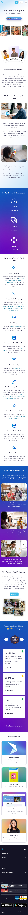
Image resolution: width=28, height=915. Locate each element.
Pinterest (15, 308)
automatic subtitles (10, 398)
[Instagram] (16, 849)
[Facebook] (12, 849)
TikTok (11, 306)
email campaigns (18, 368)
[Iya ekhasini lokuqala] (1, 2)
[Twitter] (20, 849)
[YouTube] (24, 849)
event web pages (16, 326)
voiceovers (8, 282)
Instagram (6, 306)
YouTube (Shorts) (20, 306)
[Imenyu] (26, 2)
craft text (10, 396)
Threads (5, 308)
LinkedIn (10, 308)
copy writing (19, 280)
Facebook (22, 304)
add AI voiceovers (19, 396)
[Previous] (6, 639)
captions (13, 282)
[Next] (22, 639)
